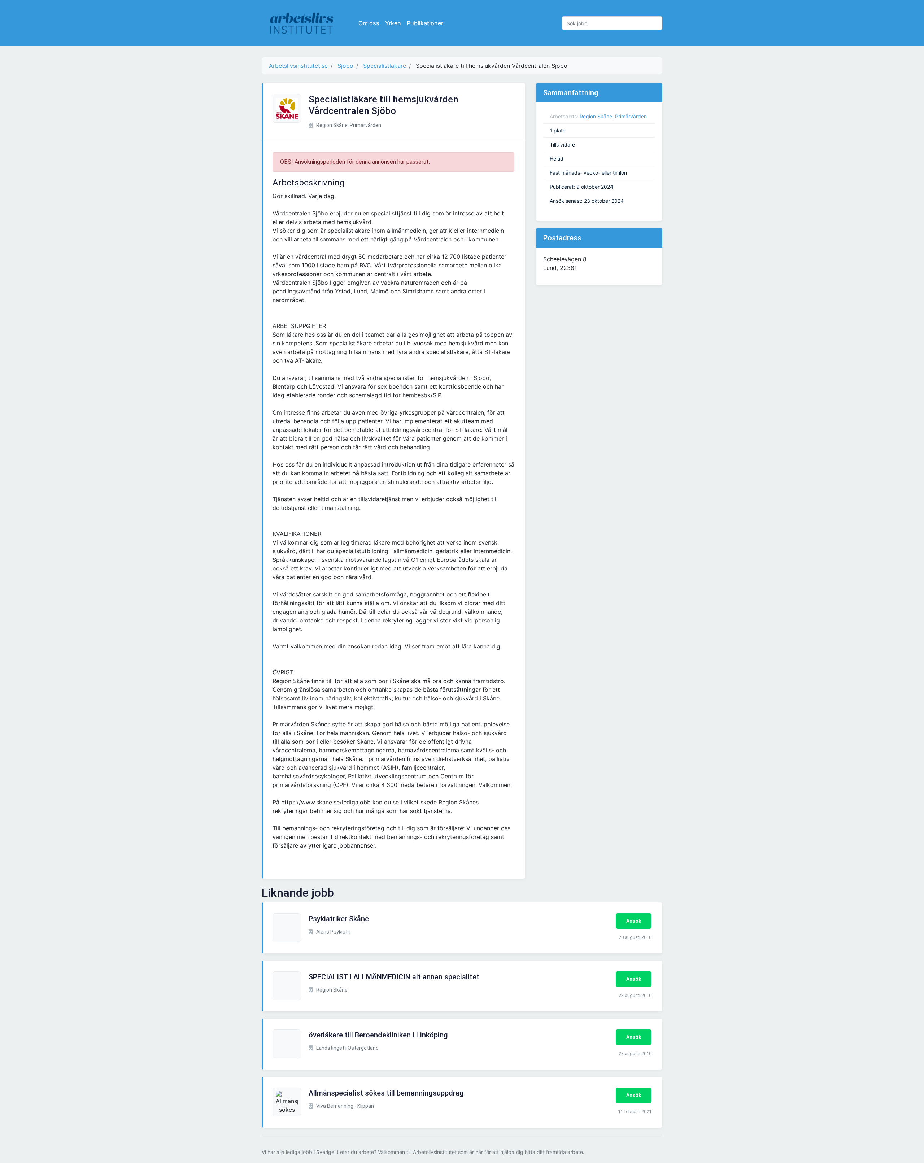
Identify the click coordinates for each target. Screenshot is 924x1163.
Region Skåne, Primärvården (613, 116)
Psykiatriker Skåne (339, 918)
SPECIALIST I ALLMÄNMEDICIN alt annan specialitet (394, 976)
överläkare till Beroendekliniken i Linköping (378, 1035)
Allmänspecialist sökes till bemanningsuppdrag (386, 1093)
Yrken (393, 23)
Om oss (368, 23)
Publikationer (425, 23)
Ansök (633, 921)
